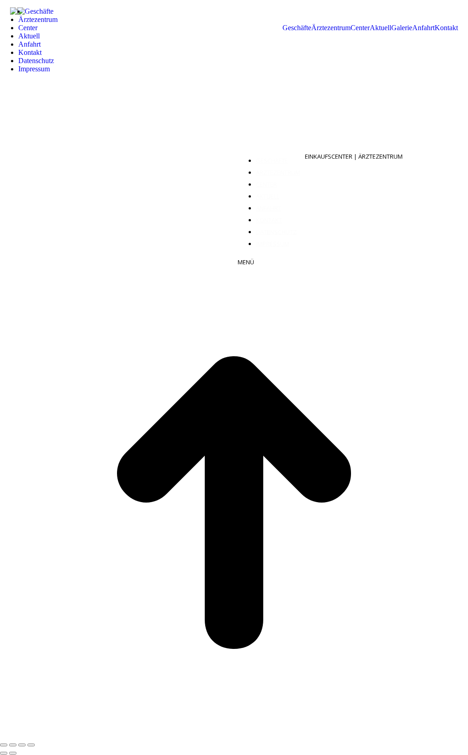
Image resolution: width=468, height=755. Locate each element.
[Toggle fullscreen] (22, 745)
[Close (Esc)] (3, 745)
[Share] (12, 745)
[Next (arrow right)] (12, 753)
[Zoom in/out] (31, 745)
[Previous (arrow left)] (3, 753)
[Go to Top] (234, 734)
